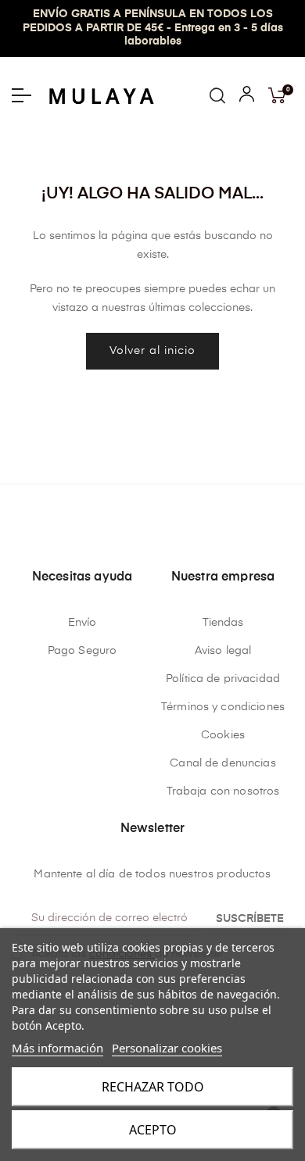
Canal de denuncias (223, 763)
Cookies (223, 735)
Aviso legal (223, 650)
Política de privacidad (223, 678)
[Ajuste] (246, 97)
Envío (82, 622)
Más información (57, 1048)
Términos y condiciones (223, 707)
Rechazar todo (153, 1086)
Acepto (153, 1129)
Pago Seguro (82, 650)
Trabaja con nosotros (223, 791)
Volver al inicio (152, 350)
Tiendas (223, 622)
